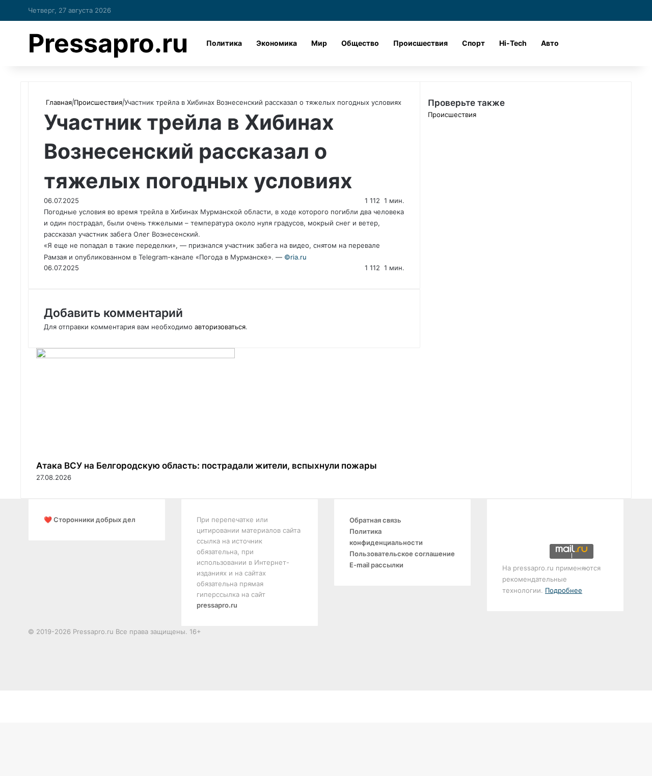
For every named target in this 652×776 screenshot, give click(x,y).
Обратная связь (375, 520)
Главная (58, 102)
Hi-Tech (513, 43)
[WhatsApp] (7, 706)
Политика (224, 43)
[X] (1, 696)
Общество (360, 43)
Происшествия (420, 43)
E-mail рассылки (376, 565)
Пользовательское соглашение (402, 554)
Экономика (276, 43)
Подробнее (563, 590)
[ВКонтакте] (3, 696)
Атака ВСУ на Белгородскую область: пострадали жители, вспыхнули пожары (206, 466)
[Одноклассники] (5, 696)
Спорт (473, 43)
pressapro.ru (217, 605)
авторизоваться (220, 327)
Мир (319, 43)
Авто (550, 43)
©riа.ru (295, 257)
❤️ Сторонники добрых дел (89, 519)
